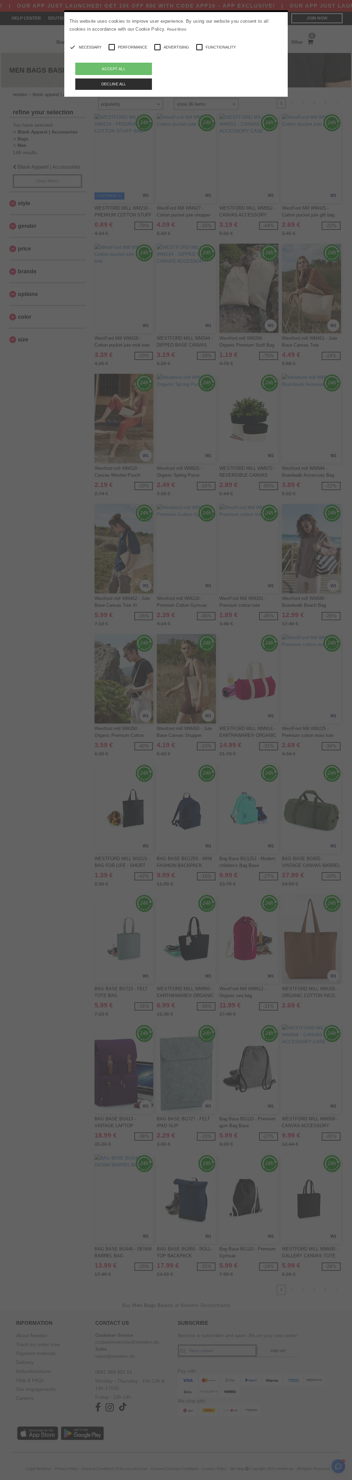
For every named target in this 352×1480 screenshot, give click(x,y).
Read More (177, 29)
